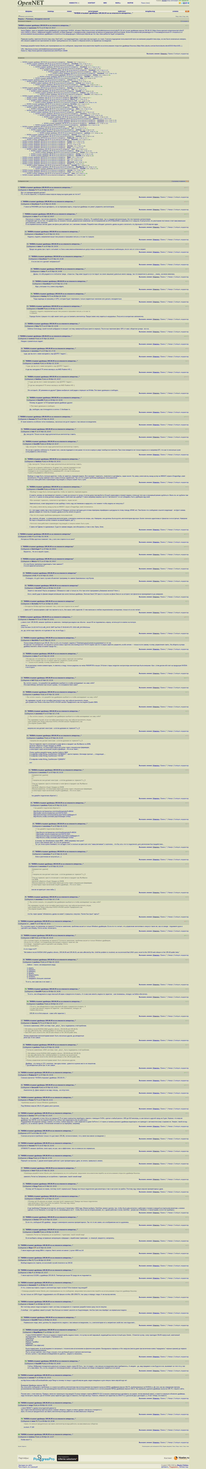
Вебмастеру (183, 1467)
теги (147, 3)
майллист (122, 11)
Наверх (170, 197)
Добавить (164, 1467)
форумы (28, 11)
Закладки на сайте (25, 1465)
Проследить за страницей (28, 1467)
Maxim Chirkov (182, 1465)
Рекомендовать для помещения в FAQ (152, 1446)
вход (168, 0)
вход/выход (150, 11)
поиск (69, 11)
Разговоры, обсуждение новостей (38, 19)
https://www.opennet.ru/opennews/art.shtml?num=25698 (47, 51)
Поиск (143, 3)
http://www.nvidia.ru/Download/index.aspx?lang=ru (40, 1380)
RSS (187, 181)
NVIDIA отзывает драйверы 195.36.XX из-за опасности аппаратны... (44, 62)
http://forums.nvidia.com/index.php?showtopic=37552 (52, 816)
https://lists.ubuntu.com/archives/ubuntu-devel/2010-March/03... (159, 46)
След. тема (186, 1446)
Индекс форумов (167, 1446)
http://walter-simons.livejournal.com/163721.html (50, 813)
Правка (170, 54)
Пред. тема (179, 1446)
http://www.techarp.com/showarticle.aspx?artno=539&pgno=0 (54, 815)
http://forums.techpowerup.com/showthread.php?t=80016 (53, 811)
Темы (173, 1446)
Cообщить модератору (181, 54)
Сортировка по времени (178, 181)
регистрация (174, 0)
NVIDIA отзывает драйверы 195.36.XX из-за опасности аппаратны (43, 96)
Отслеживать (184, 21)
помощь (51, 11)
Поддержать (174, 1467)
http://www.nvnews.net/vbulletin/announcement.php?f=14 (102, 30)
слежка (175, 11)
